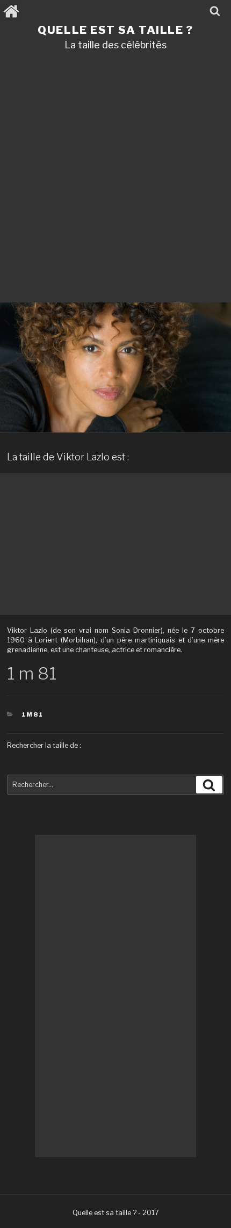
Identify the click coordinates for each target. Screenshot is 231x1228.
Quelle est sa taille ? (115, 30)
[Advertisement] (115, 180)
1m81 (32, 714)
